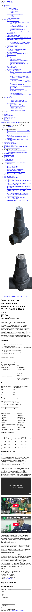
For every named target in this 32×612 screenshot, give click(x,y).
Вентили (9, 56)
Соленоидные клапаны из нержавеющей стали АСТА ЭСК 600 (19, 89)
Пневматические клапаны (14, 69)
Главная (3, 122)
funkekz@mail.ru (8, 1)
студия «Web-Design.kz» (17, 610)
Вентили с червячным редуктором (19, 63)
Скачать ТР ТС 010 (22, 296)
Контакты (6, 111)
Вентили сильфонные (16, 59)
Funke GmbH (10, 2)
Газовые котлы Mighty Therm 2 (18, 110)
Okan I (11, 15)
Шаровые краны (11, 55)
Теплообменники (11, 8)
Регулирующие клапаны (13, 40)
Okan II (12, 16)
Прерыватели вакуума (13, 36)
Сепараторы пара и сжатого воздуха (16, 49)
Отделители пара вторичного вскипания (17, 53)
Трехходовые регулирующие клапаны (20, 43)
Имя (3, 591)
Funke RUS (4, 2)
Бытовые (9, 98)
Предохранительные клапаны (15, 39)
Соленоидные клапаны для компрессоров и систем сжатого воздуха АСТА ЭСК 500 (20, 86)
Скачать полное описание (10, 296)
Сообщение (5, 597)
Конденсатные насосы (13, 50)
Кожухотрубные (14, 11)
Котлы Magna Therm (15, 104)
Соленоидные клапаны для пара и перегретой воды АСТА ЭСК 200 (19, 75)
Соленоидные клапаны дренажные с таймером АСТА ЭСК (19, 92)
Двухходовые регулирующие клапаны (20, 42)
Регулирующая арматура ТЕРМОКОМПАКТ (19, 38)
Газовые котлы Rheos (15, 107)
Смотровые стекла (12, 52)
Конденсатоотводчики (13, 21)
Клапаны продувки (12, 46)
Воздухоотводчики (12, 33)
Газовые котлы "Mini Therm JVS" (18, 101)
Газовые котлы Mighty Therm (17, 106)
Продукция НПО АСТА (10, 19)
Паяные (12, 12)
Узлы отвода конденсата (13, 35)
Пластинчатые (14, 9)
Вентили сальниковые (16, 57)
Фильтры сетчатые (12, 66)
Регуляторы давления (12, 45)
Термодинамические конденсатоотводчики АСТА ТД (18, 26)
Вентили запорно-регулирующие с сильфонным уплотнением (19, 61)
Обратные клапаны (12, 67)
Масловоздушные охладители (15, 14)
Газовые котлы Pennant (16, 108)
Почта (3, 594)
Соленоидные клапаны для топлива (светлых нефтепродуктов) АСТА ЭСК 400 (20, 82)
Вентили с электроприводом (17, 65)
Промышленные (11, 103)
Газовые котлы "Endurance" (17, 100)
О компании (7, 5)
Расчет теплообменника (13, 18)
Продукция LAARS (9, 97)
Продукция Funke (8, 6)
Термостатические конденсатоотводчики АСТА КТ (18, 28)
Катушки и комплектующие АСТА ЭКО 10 (18, 200)
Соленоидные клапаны (13, 70)
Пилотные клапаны (12, 48)
